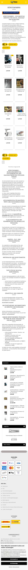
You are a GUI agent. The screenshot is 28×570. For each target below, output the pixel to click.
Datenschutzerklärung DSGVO (9, 493)
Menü (2, 2)
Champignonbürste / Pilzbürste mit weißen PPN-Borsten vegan (20, 90)
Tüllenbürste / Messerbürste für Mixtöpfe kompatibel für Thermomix (20, 66)
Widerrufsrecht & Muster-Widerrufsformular (12, 507)
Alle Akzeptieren (14, 559)
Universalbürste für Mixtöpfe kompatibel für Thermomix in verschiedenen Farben (8, 66)
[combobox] (13, 44)
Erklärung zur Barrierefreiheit (9, 502)
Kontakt (4, 504)
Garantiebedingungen (7, 491)
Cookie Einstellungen (7, 509)
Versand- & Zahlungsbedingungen (10, 497)
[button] (3, 44)
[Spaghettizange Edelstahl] (14, 431)
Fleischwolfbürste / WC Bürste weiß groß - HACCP (8, 138)
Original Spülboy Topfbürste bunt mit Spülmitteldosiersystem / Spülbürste (21, 114)
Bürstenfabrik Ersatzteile (7, 302)
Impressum (5, 486)
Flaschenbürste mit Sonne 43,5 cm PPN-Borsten (8, 90)
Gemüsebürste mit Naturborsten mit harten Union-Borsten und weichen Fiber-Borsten (8, 114)
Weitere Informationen (14, 567)
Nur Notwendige (14, 563)
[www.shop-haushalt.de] (14, 2)
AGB (3, 488)
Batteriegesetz (6, 500)
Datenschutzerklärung (15, 556)
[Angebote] (24, 426)
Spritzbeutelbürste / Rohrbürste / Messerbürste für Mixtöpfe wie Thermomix (20, 138)
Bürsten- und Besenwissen (8, 314)
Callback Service (6, 495)
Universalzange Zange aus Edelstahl (14, 435)
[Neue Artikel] (24, 445)
